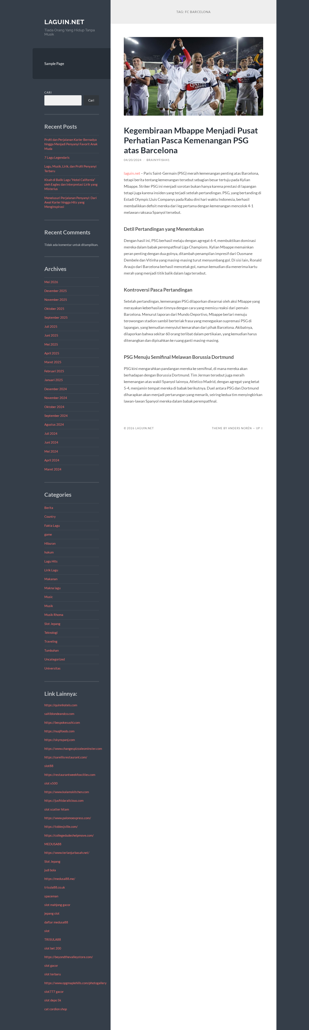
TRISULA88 (52, 939)
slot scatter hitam (56, 809)
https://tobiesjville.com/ (61, 826)
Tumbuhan (51, 650)
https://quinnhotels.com (60, 705)
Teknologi (51, 632)
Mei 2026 (51, 282)
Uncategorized (54, 659)
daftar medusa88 (56, 922)
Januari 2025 (53, 380)
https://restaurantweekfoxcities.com (69, 774)
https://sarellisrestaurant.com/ (65, 757)
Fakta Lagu (52, 525)
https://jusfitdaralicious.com (63, 800)
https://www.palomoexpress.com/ (67, 818)
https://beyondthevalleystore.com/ (68, 957)
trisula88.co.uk (54, 887)
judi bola (50, 870)
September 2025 (56, 317)
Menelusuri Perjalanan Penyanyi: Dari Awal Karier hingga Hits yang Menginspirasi (70, 202)
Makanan (50, 579)
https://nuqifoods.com (59, 731)
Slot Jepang (52, 624)
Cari (48, 92)
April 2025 (51, 353)
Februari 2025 (54, 371)
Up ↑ (259, 428)
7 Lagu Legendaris (57, 157)
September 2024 (56, 415)
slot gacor (51, 965)
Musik (48, 606)
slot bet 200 (52, 948)
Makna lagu (52, 588)
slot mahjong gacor (57, 905)
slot (47, 931)
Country (50, 516)
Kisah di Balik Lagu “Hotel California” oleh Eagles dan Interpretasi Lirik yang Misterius (71, 184)
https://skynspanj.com (59, 740)
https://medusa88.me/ (59, 879)
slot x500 (51, 783)
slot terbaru (52, 974)
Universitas (52, 668)
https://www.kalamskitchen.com (66, 792)
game (48, 534)
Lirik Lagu (51, 570)
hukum (49, 552)
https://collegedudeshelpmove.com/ (69, 835)
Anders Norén (240, 428)
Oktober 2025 (54, 308)
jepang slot (51, 913)
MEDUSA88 (52, 844)
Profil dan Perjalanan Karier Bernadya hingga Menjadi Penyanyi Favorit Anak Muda (71, 144)
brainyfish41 (158, 160)
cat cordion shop (55, 1009)
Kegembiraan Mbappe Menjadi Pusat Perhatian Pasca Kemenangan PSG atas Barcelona (191, 140)
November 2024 (55, 398)
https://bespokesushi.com (62, 722)
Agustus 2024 (54, 424)
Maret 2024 (52, 469)
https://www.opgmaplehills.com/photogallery (75, 983)
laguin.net (64, 22)
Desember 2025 (55, 291)
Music (48, 597)
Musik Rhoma (53, 615)
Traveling (50, 641)
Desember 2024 (55, 389)
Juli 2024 (50, 433)
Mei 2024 (51, 451)
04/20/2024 (132, 160)
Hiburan (49, 543)
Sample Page (54, 63)
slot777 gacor (54, 991)
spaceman (51, 896)
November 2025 (55, 299)
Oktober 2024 (54, 407)
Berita (48, 508)
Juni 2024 (51, 442)
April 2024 (51, 460)
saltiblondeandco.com (59, 714)
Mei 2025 (51, 344)
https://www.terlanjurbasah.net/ (66, 852)
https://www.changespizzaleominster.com (73, 748)
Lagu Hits (51, 561)
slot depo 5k (52, 1000)
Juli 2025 (50, 326)
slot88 (48, 766)
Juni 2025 (51, 335)
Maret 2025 (52, 362)
